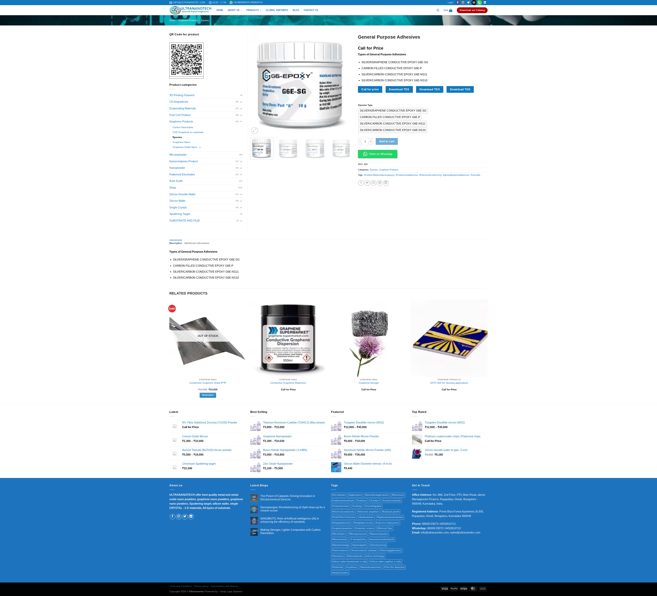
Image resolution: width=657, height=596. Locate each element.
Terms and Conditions (180, 586)
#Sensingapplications (390, 550)
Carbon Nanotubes (183, 127)
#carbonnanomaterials (343, 500)
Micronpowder (178, 154)
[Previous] (257, 83)
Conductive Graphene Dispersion (288, 382)
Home (172, 20)
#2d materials (338, 495)
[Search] (438, 10)
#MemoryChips (384, 528)
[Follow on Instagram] (463, 2)
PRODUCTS (252, 10)
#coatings (357, 506)
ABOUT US (234, 10)
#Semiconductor (340, 550)
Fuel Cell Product (180, 115)
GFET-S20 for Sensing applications (449, 382)
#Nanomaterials (339, 539)
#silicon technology (374, 556)
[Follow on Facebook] (457, 2)
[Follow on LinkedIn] (484, 2)
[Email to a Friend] (373, 183)
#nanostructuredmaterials (381, 539)
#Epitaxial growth (390, 511)
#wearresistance (340, 572)
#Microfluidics (339, 534)
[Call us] (479, 2)
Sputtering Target (179, 214)
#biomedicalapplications (377, 495)
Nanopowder (177, 167)
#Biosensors (398, 495)
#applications (355, 495)
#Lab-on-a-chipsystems (387, 523)
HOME (219, 10)
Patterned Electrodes (182, 174)
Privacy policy (201, 586)
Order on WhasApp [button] (380, 154)
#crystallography (373, 506)
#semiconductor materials (364, 550)
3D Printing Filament (181, 95)
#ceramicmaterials (392, 500)
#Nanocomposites (379, 534)
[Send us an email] (474, 2)
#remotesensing (378, 545)
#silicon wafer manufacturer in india (349, 561)
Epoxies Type (365, 105)
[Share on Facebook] (361, 183)
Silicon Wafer (177, 200)
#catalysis (362, 500)
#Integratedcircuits (341, 523)
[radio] (393, 110)
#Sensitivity (338, 556)
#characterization (340, 506)
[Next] (346, 83)
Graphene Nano (181, 142)
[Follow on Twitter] (468, 2)
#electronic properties (368, 511)
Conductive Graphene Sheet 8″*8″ (208, 382)
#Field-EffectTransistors (344, 517)
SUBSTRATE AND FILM (184, 220)
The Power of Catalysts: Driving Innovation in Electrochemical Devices (287, 498)
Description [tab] (175, 243)
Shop (172, 187)
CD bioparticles (178, 101)
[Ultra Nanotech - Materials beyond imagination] (190, 10)
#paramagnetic (359, 545)
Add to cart (386, 141)
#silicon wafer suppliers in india (385, 561)
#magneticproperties (342, 528)
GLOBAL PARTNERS (277, 10)
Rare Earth (176, 181)
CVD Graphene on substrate (188, 132)
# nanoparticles (358, 539)
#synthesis (351, 567)
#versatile (475, 175)
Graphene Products (188, 20)
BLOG (296, 10)
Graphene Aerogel (369, 382)
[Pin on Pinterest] (379, 183)
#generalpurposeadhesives (456, 175)
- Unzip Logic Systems (230, 591)
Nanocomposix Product (183, 161)
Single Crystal (177, 207)
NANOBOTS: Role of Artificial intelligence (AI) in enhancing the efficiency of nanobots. (289, 520)
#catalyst (374, 500)
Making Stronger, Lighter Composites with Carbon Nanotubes (290, 531)
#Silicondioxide (354, 556)
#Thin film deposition (394, 567)
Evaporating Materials (182, 108)
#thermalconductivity (370, 567)
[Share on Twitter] (367, 183)
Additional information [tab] (196, 243)
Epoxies (205, 20)
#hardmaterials (366, 517)
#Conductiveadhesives (407, 175)
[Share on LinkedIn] (386, 183)
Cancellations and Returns (224, 586)
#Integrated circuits (363, 523)
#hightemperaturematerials (390, 517)
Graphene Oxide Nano (185, 147)
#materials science (364, 528)
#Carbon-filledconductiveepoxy (379, 175)
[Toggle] (241, 102)
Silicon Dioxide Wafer (182, 194)
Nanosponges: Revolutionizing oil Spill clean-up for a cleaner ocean (292, 509)
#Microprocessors (358, 534)
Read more (208, 395)
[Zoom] (254, 130)
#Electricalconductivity (430, 175)
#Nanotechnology (340, 545)
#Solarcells (337, 567)
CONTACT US (311, 10)
